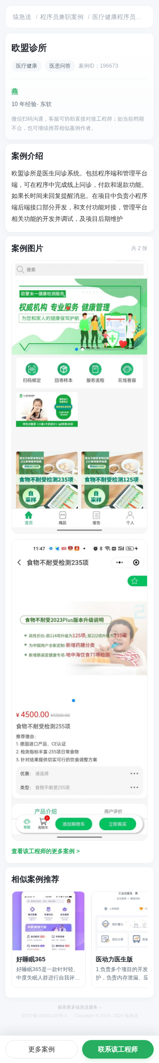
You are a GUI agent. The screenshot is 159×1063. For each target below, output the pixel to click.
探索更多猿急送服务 (78, 1007)
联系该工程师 (118, 1049)
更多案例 (41, 1049)
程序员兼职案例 (61, 16)
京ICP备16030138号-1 (44, 1015)
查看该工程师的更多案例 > (45, 851)
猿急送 (22, 16)
